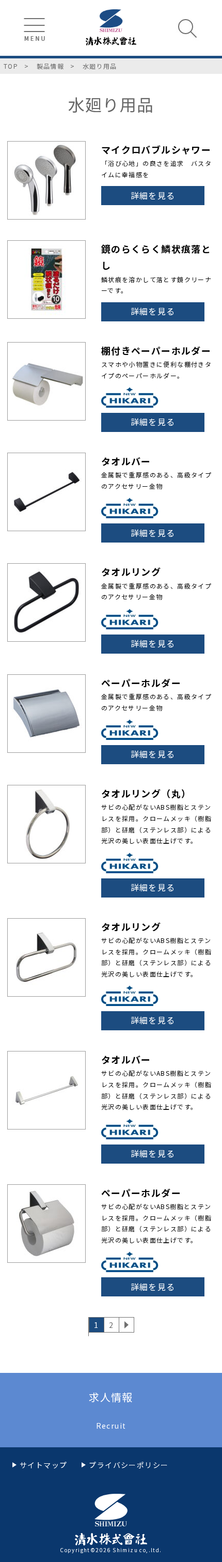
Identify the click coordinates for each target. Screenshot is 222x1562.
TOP (11, 65)
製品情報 (51, 65)
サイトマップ (43, 1465)
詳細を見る (153, 195)
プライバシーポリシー (128, 1465)
